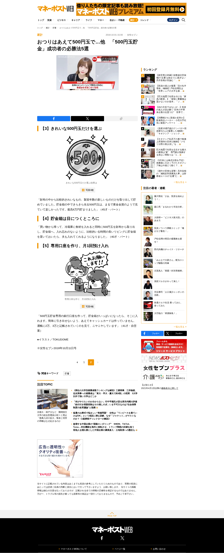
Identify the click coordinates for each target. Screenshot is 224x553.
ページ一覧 (120, 549)
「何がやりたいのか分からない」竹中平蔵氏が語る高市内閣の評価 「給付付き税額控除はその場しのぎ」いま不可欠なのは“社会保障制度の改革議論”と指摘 (106, 404)
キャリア (75, 20)
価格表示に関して (169, 388)
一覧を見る (179, 182)
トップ (41, 20)
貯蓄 (54, 28)
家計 (132, 20)
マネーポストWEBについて (74, 549)
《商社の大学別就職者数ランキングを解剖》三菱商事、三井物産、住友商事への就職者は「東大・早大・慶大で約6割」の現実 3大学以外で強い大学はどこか (105, 393)
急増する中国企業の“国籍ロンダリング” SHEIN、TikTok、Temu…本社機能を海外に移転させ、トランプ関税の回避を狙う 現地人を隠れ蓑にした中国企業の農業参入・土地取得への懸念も (104, 427)
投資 (49, 20)
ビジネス (61, 20)
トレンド (144, 20)
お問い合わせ (159, 549)
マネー (101, 20)
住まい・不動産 (117, 20)
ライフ (89, 20)
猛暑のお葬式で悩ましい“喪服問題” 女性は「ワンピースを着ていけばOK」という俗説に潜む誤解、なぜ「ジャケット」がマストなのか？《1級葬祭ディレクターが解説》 (105, 416)
